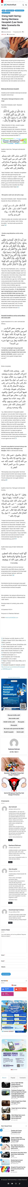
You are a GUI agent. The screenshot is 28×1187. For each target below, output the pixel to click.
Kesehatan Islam (6, 12)
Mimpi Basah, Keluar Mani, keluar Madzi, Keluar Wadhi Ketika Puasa (19, 1154)
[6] (2, 656)
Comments (23, 1077)
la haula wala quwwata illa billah (14, 728)
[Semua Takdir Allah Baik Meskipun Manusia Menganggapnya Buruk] (6, 1085)
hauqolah (14, 725)
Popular (13, 1077)
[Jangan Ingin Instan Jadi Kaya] (6, 1110)
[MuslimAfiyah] (10, 5)
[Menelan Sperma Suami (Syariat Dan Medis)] (5, 1162)
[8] (2, 665)
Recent (4, 1077)
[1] (19, 135)
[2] (2, 640)
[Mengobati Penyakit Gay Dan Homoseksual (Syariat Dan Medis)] (5, 1169)
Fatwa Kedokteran (19, 10)
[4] (18, 307)
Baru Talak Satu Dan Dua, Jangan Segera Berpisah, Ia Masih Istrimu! (17, 1146)
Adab (3, 10)
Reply (10, 840)
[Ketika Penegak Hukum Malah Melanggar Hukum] (6, 1103)
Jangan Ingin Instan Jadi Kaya (18, 1108)
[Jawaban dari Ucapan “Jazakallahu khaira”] (5, 1133)
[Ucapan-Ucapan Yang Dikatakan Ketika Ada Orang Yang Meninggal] (5, 1140)
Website (3, 966)
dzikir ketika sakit (9, 722)
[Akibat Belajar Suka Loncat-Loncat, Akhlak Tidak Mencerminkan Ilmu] (6, 1117)
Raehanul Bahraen (7, 31)
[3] (2, 644)
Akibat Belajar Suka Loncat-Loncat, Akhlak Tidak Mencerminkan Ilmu (18, 1116)
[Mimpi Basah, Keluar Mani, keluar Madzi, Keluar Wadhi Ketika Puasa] (5, 1155)
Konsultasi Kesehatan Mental (14, 677)
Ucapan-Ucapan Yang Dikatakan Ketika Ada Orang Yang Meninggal (18, 1139)
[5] (16, 438)
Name (3, 955)
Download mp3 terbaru (16, 910)
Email (3, 961)
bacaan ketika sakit (14, 715)
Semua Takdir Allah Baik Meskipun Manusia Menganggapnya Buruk (17, 1084)
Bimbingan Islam (10, 10)
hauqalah (21, 722)
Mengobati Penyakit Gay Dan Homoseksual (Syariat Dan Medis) (18, 1169)
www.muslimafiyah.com (11, 617)
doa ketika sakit (14, 718)
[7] (2, 661)
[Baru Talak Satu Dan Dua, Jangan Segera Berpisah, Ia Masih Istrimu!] (5, 1147)
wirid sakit (20, 732)
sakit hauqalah (9, 732)
